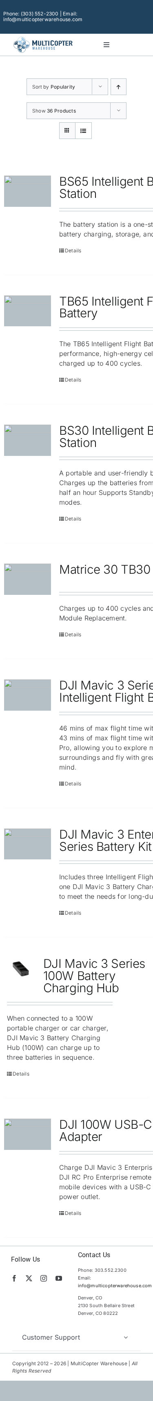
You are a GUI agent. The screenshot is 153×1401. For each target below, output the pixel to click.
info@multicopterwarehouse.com (115, 1285)
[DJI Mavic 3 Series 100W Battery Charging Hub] (21, 969)
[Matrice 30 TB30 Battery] (27, 579)
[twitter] (29, 1278)
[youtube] (58, 1278)
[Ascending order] (118, 86)
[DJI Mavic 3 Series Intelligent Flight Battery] (27, 695)
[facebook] (14, 1278)
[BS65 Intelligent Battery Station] (27, 191)
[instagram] (43, 1278)
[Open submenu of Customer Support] (126, 1337)
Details (73, 250)
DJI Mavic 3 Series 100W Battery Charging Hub (94, 975)
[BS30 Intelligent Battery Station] (27, 440)
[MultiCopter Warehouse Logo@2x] (43, 38)
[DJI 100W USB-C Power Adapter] (27, 1134)
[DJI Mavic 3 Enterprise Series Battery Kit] (27, 844)
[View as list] (83, 131)
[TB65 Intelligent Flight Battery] (27, 311)
